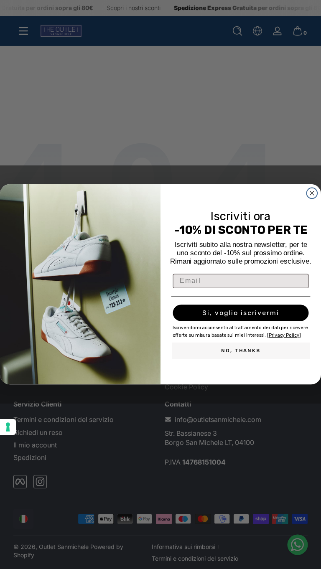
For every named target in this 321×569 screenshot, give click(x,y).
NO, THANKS (240, 351)
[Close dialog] (312, 193)
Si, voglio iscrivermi (240, 313)
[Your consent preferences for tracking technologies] (8, 427)
